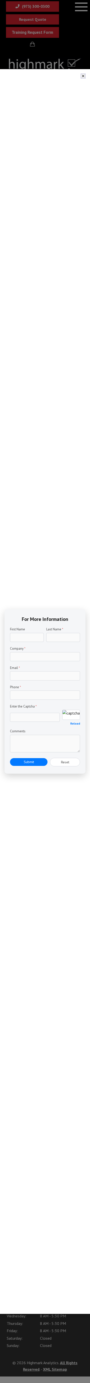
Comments (18, 731)
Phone (15, 687)
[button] (83, 76)
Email (15, 668)
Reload (75, 723)
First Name (17, 629)
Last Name (54, 629)
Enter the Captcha (23, 706)
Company (18, 648)
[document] (45, 691)
